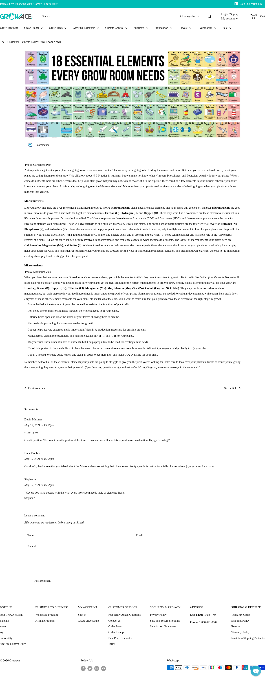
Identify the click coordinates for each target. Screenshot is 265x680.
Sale (225, 27)
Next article (230, 388)
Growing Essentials (84, 27)
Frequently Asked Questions (124, 614)
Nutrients (139, 27)
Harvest (182, 27)
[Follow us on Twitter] (89, 668)
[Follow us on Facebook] (83, 668)
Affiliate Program (45, 620)
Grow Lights (31, 27)
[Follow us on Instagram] (96, 668)
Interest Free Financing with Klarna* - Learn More (29, 3)
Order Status (115, 626)
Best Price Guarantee (120, 638)
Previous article (36, 388)
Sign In (82, 614)
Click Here (210, 614)
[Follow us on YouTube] (103, 668)
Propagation (161, 27)
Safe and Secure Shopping (165, 620)
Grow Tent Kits (9, 27)
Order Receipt (116, 632)
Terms (111, 643)
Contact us (114, 620)
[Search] (209, 16)
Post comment (42, 580)
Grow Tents (56, 27)
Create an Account (88, 620)
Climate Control (114, 27)
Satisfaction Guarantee (163, 626)
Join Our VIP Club (251, 3)
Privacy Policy (158, 614)
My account (228, 18)
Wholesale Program (46, 614)
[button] (256, 671)
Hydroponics (205, 27)
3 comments (42, 144)
